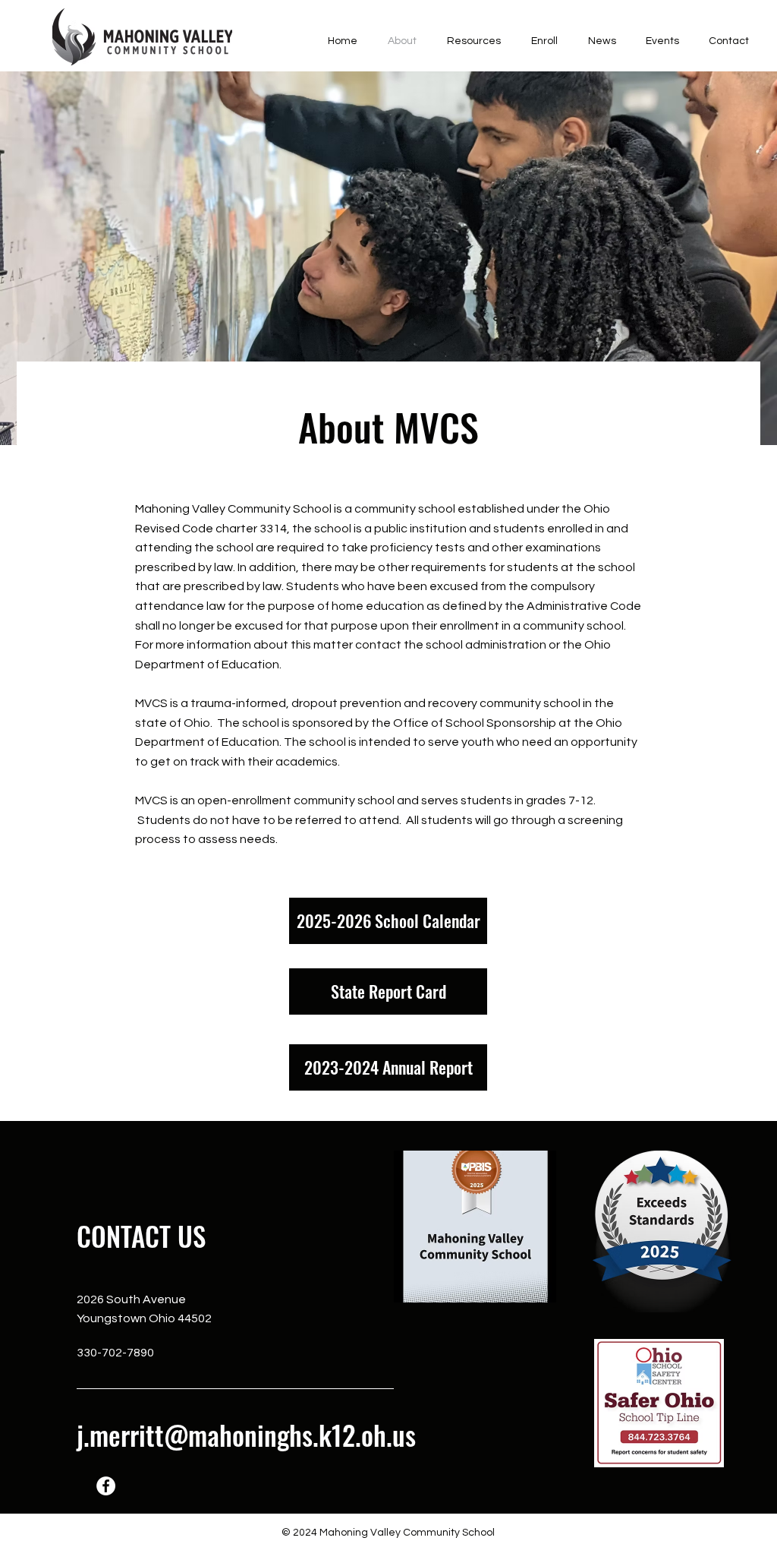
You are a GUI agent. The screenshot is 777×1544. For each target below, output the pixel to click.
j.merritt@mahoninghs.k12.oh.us (246, 1434)
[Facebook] (105, 1485)
